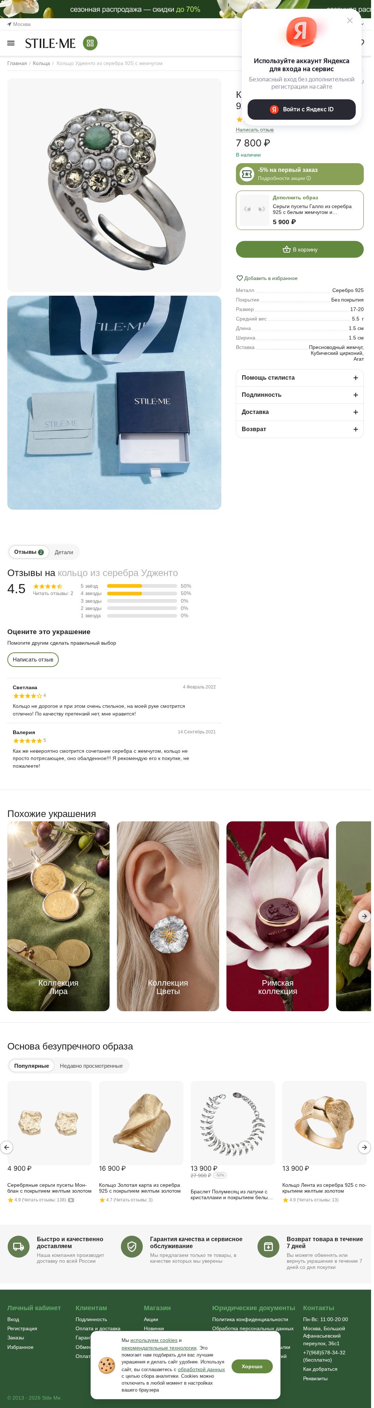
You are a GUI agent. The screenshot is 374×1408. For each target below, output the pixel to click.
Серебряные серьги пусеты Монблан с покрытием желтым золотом (49, 1188)
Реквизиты (315, 1378)
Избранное (20, 1347)
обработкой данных (201, 1369)
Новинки (154, 1328)
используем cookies (154, 1340)
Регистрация (22, 1328)
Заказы (15, 1337)
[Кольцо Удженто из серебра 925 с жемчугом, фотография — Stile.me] (114, 185)
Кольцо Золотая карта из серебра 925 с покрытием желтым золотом (140, 1188)
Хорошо (252, 1366)
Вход (13, 1319)
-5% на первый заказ (288, 170)
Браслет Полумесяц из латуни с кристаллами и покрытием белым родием (231, 1195)
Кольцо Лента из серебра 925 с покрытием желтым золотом (324, 1188)
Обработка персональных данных (253, 1328)
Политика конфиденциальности (250, 1319)
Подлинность (91, 1319)
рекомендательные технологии (159, 1348)
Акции (151, 1319)
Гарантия (87, 1337)
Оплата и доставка (98, 1328)
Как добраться (320, 1369)
